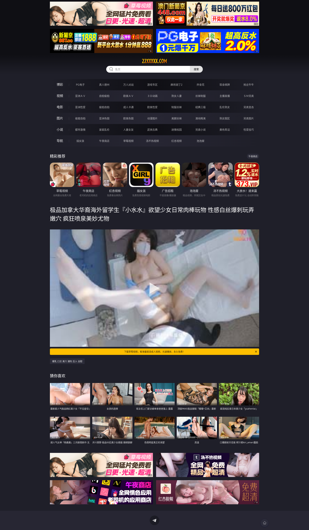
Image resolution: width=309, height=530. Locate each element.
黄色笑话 (225, 129)
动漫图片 (152, 118)
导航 (60, 141)
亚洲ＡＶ (80, 96)
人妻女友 (128, 129)
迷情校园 (176, 129)
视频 (60, 96)
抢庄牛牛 (248, 84)
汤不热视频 (152, 141)
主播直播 (225, 96)
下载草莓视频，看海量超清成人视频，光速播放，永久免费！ (154, 351)
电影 (60, 107)
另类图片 (248, 118)
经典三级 (200, 107)
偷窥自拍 (80, 118)
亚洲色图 (104, 118)
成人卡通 (128, 107)
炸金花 (200, 84)
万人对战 (128, 84)
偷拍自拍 (104, 107)
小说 (60, 129)
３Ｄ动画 (152, 96)
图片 (60, 118)
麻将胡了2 (176, 84)
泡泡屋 (200, 141)
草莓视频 (128, 141)
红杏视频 (176, 141)
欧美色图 (128, 118)
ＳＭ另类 (248, 96)
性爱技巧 (248, 129)
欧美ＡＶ (128, 96)
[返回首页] (264, 523)
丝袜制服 (200, 96)
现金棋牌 (225, 84)
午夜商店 (104, 141)
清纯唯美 (200, 118)
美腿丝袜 (176, 118)
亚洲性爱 (80, 107)
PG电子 (80, 84)
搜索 (196, 69)
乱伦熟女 (225, 107)
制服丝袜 (176, 107)
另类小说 (200, 129)
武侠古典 (152, 129)
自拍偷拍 (104, 96)
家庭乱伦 (104, 129)
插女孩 (80, 141)
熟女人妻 (176, 96)
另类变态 (248, 107)
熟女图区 (225, 118)
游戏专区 (152, 84)
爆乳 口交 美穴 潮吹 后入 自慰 (67, 361)
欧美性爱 (152, 107)
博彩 (60, 84)
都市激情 (80, 129)
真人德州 (104, 84)
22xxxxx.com (154, 61)
